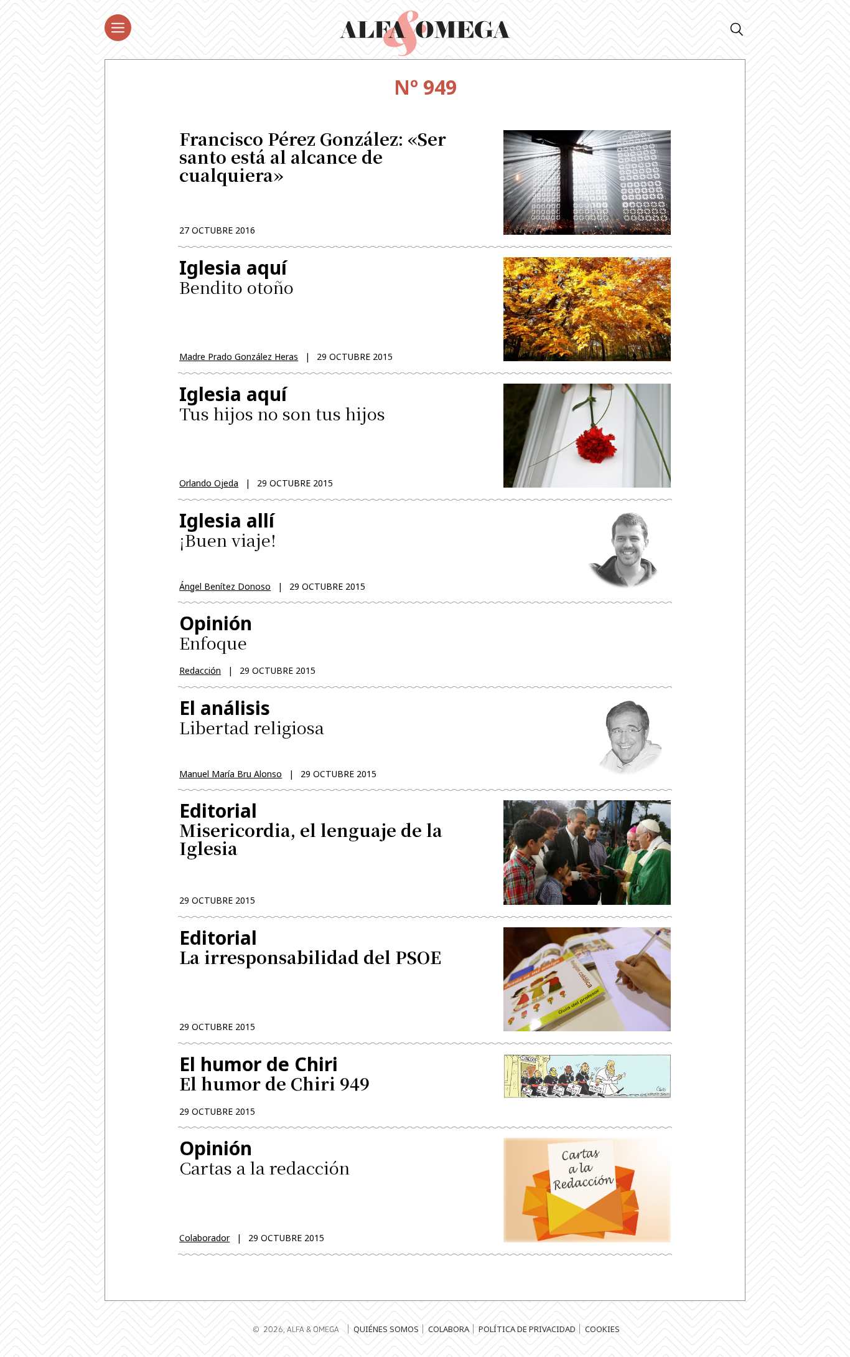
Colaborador (204, 1238)
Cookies (602, 1329)
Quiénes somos (386, 1329)
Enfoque (215, 632)
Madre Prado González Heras (238, 356)
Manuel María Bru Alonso (230, 774)
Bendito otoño (236, 278)
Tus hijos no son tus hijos (282, 404)
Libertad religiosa (251, 718)
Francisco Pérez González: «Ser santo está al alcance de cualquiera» (312, 158)
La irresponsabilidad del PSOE (310, 948)
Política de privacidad (527, 1329)
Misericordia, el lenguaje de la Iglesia (310, 830)
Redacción (200, 670)
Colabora (448, 1329)
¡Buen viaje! (227, 531)
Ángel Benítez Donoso (225, 586)
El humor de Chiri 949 (274, 1073)
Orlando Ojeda (208, 483)
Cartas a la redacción (264, 1159)
